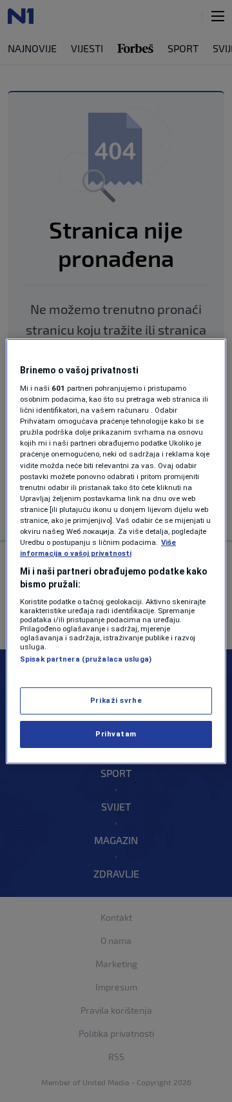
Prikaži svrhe (116, 700)
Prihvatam (116, 733)
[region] (116, 551)
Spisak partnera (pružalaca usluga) (85, 659)
